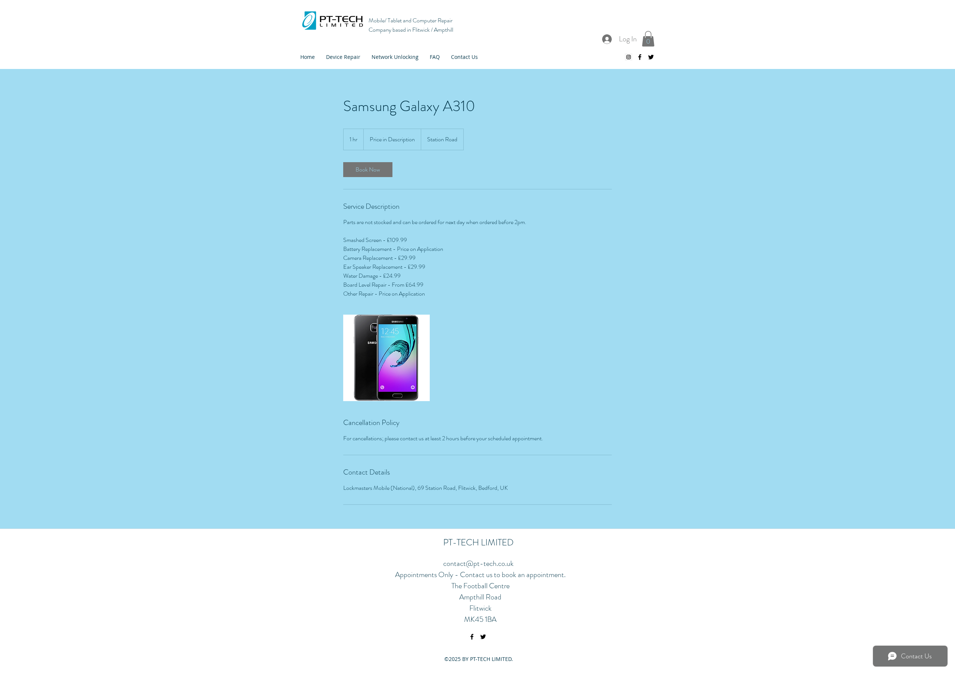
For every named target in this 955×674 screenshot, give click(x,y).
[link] (367, 169)
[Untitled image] (386, 358)
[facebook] (640, 57)
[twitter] (651, 57)
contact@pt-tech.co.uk (478, 563)
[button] (648, 39)
